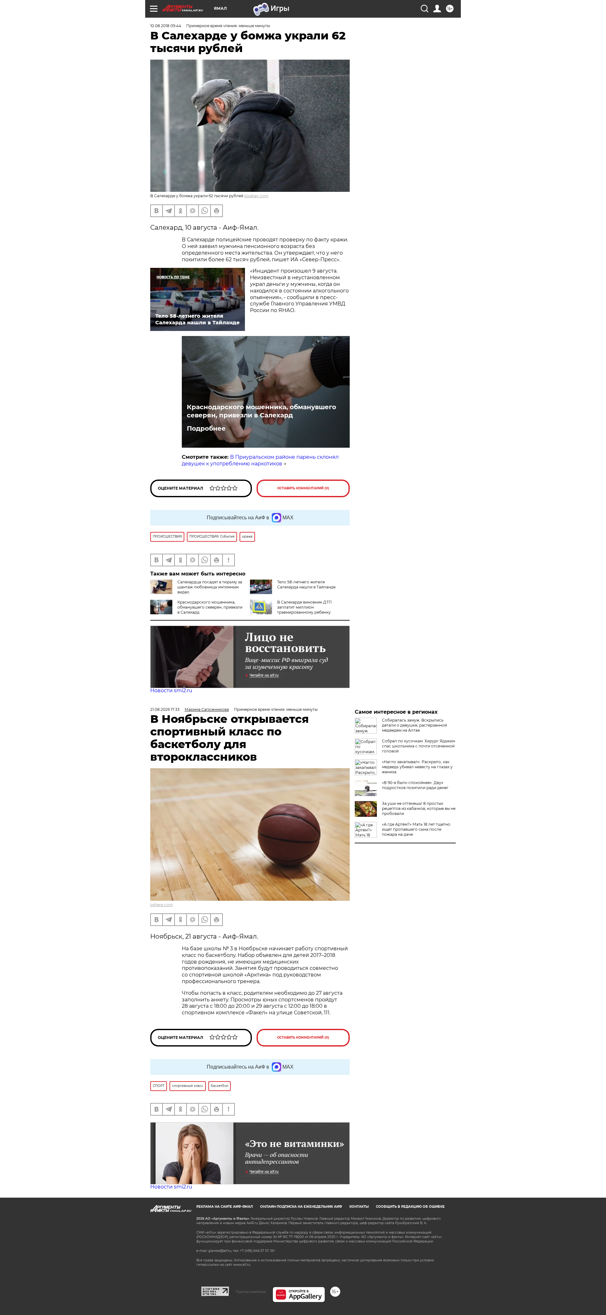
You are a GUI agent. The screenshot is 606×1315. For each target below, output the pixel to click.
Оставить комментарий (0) (303, 488)
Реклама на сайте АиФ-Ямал (224, 1207)
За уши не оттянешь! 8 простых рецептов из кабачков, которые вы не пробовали (418, 808)
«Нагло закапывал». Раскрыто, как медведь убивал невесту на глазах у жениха (417, 766)
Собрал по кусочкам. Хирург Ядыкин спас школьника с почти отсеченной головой (418, 746)
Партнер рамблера (251, 1292)
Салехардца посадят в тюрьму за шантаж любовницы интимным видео (209, 587)
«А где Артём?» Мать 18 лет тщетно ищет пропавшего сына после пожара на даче (416, 829)
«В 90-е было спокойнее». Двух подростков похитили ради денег (415, 785)
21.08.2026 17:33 (165, 709)
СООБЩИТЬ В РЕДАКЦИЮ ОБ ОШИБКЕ (410, 1207)
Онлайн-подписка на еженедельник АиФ (301, 1207)
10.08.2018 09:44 (165, 25)
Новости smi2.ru (171, 690)
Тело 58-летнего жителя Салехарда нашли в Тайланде (306, 584)
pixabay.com (256, 195)
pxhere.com (161, 904)
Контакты (359, 1207)
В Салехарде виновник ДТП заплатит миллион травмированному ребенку (304, 607)
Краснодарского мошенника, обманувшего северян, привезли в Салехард (261, 411)
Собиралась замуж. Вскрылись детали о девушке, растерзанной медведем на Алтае (414, 725)
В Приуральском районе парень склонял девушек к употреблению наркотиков (260, 460)
